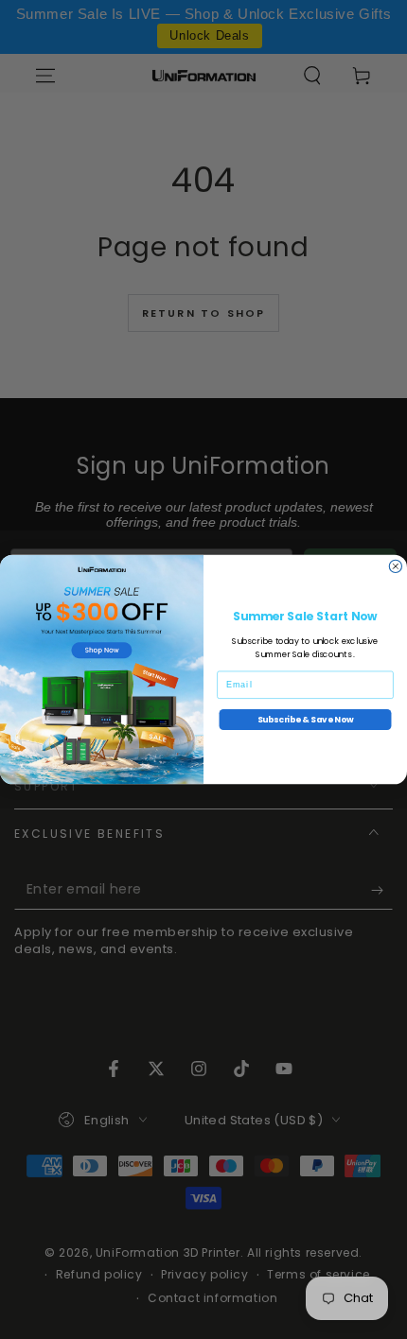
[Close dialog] (395, 566)
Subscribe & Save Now (305, 719)
